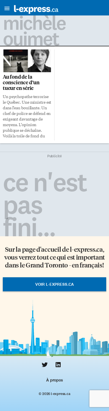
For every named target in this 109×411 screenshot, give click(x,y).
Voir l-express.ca (54, 284)
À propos (54, 380)
